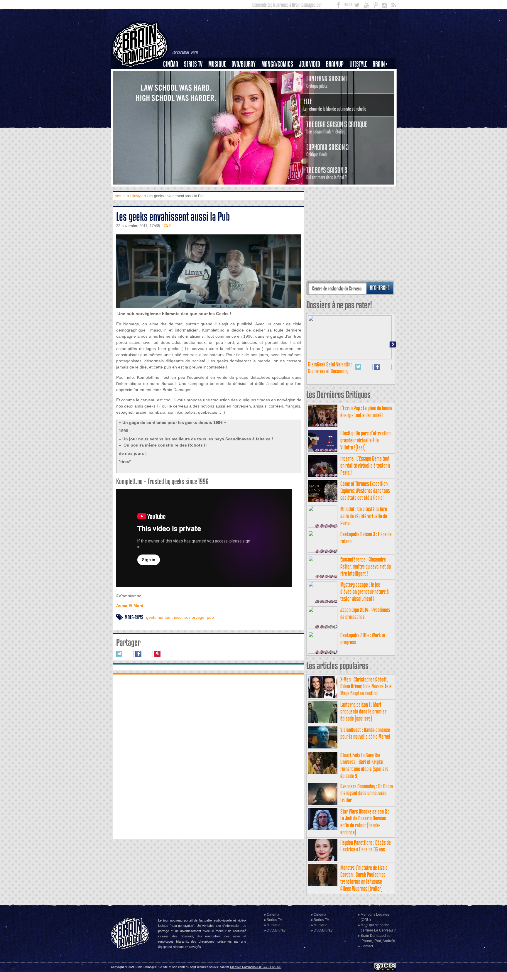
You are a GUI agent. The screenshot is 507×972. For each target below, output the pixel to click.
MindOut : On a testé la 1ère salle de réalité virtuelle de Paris (363, 516)
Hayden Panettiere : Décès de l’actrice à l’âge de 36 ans (365, 846)
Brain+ (380, 64)
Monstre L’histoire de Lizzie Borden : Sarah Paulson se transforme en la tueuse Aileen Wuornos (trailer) (364, 878)
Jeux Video (309, 64)
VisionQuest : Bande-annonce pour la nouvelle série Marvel (365, 733)
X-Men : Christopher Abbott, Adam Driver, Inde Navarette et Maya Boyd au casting (366, 686)
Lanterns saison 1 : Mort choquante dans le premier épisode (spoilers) (363, 711)
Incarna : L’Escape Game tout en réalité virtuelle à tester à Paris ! (365, 465)
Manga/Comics (277, 64)
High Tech (360, 94)
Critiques (173, 74)
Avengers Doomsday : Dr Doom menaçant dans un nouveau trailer (366, 793)
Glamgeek (360, 84)
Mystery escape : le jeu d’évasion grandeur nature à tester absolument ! (364, 591)
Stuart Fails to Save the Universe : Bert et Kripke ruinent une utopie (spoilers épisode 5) (364, 765)
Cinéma (170, 64)
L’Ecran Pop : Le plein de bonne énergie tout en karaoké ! (366, 411)
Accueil (120, 196)
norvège (197, 617)
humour (165, 617)
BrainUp (335, 64)
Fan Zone (382, 74)
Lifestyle (358, 64)
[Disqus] (208, 756)
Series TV (193, 64)
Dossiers (173, 84)
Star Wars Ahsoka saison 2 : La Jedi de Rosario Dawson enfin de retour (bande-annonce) (364, 822)
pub (210, 617)
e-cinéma (173, 94)
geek (150, 617)
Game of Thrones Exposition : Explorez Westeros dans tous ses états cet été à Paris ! (365, 490)
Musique (217, 64)
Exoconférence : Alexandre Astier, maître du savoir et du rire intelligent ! (365, 566)
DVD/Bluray (243, 64)
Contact (367, 946)
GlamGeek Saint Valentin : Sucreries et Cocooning (330, 368)
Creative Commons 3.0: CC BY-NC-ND (255, 966)
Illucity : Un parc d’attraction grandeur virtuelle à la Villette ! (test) (365, 440)
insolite (180, 617)
